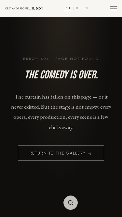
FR (86, 8)
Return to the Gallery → (61, 153)
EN (67, 8)
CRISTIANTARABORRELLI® (24, 8)
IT (77, 8)
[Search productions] (70, 203)
